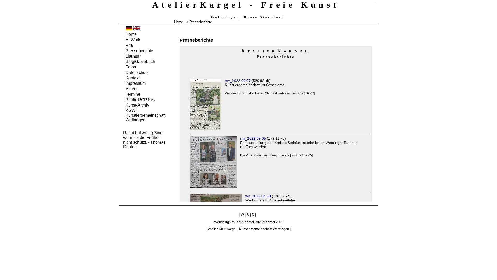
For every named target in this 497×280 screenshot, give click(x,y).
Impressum (136, 83)
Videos (132, 89)
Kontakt (133, 78)
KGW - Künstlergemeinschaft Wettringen (145, 115)
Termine (133, 94)
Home (178, 22)
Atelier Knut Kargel (222, 229)
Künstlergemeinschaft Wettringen (264, 229)
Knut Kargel (245, 222)
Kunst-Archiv (137, 105)
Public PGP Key (140, 99)
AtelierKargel (265, 222)
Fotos (131, 67)
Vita (129, 45)
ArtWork (133, 40)
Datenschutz (137, 72)
